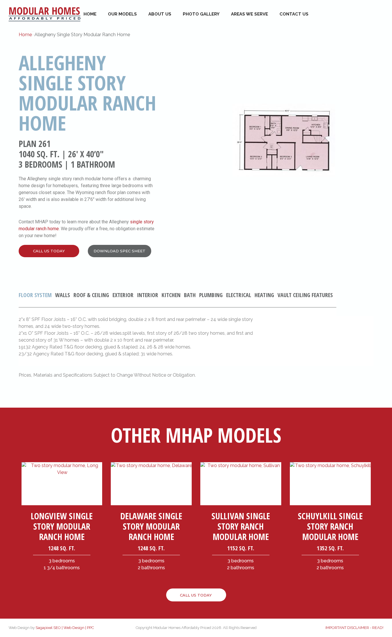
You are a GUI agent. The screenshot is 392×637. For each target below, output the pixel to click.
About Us (159, 14)
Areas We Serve (249, 14)
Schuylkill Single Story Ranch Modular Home (330, 526)
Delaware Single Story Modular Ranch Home (151, 526)
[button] (49, 251)
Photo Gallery (201, 14)
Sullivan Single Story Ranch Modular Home (240, 526)
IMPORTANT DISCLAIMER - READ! (354, 628)
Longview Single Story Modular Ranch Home (62, 526)
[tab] (37, 299)
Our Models (122, 14)
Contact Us (294, 14)
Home (90, 14)
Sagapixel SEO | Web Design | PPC (65, 628)
